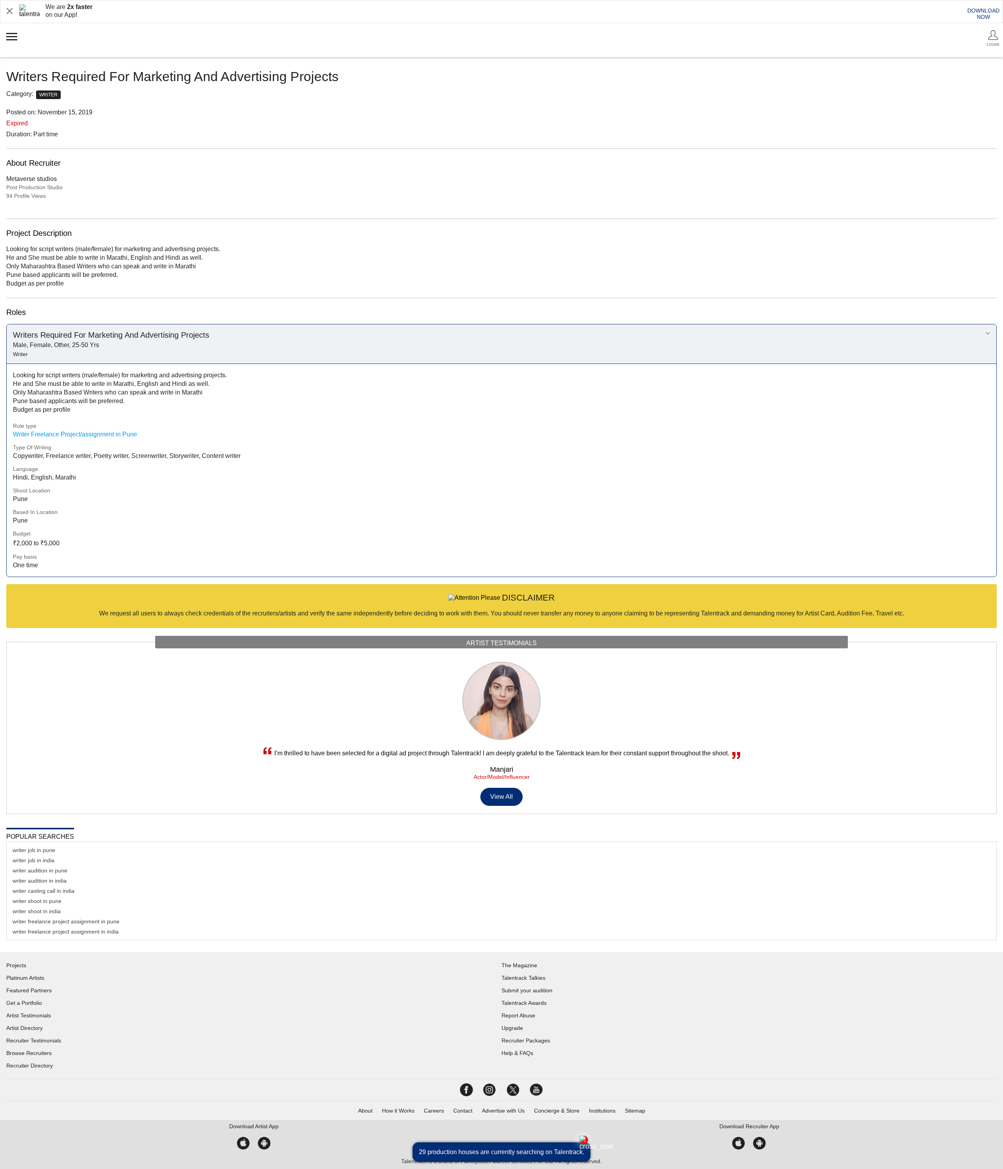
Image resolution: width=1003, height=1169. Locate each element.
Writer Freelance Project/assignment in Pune (75, 434)
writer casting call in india (43, 891)
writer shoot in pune (37, 901)
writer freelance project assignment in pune (66, 921)
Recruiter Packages (526, 1040)
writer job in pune (34, 850)
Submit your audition (527, 990)
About (365, 1110)
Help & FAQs (517, 1053)
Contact (463, 1110)
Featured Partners (29, 990)
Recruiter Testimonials (33, 1040)
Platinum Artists (25, 978)
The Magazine (519, 965)
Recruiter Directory (29, 1065)
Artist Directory (24, 1028)
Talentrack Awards (524, 1003)
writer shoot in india (37, 911)
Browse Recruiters (29, 1053)
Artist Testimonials (28, 1015)
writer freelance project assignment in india (66, 931)
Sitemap (635, 1110)
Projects (16, 965)
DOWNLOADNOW (983, 13)
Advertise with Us (503, 1110)
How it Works (398, 1110)
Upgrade (512, 1028)
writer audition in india (40, 881)
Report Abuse (518, 1015)
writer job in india (33, 860)
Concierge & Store (556, 1110)
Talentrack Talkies (523, 978)
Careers (434, 1110)
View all (501, 796)
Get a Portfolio (24, 1003)
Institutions (602, 1110)
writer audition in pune (40, 870)
